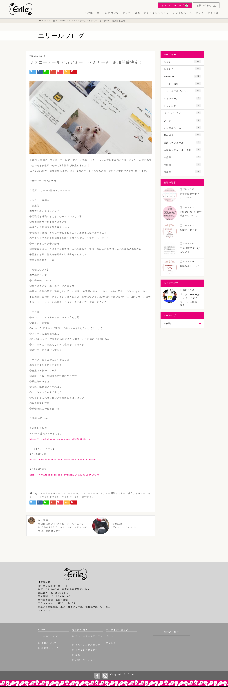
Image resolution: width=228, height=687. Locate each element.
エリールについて (108, 13)
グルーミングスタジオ (87, 645)
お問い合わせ (171, 632)
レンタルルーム (182, 13)
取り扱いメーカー (51, 648)
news (181, 61)
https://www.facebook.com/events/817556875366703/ (63, 459)
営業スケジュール (181, 142)
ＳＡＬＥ (181, 69)
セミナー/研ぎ (131, 13)
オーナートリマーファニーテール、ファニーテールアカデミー (76, 493)
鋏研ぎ (181, 172)
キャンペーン (181, 98)
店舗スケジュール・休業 (181, 150)
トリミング (181, 105)
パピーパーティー (181, 113)
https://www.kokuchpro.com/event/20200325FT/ (59, 439)
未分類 (181, 157)
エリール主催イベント (181, 91)
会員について (48, 643)
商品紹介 (181, 135)
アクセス (213, 13)
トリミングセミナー (86, 650)
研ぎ (77, 655)
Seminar (181, 76)
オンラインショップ (156, 13)
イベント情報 (181, 83)
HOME (89, 13)
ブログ (199, 13)
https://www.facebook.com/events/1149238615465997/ (64, 475)
